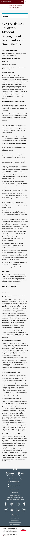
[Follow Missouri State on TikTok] (23, 504)
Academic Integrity (15, 520)
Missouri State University (15, 495)
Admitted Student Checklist (15, 522)
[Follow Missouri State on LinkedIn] (12, 509)
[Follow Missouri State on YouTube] (6, 509)
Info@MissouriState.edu (15, 485)
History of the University (15, 524)
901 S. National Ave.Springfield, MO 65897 (15, 482)
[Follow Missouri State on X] (12, 504)
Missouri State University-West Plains (15, 497)
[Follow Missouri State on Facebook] (6, 504)
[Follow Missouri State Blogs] (18, 509)
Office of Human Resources (15, 5)
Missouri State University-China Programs (15, 499)
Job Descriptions (15, 8)
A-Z (22, 1)
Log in (18, 1)
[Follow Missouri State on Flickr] (23, 509)
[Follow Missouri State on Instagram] (18, 504)
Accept (23, 529)
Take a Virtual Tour (14, 489)
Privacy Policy (6, 535)
